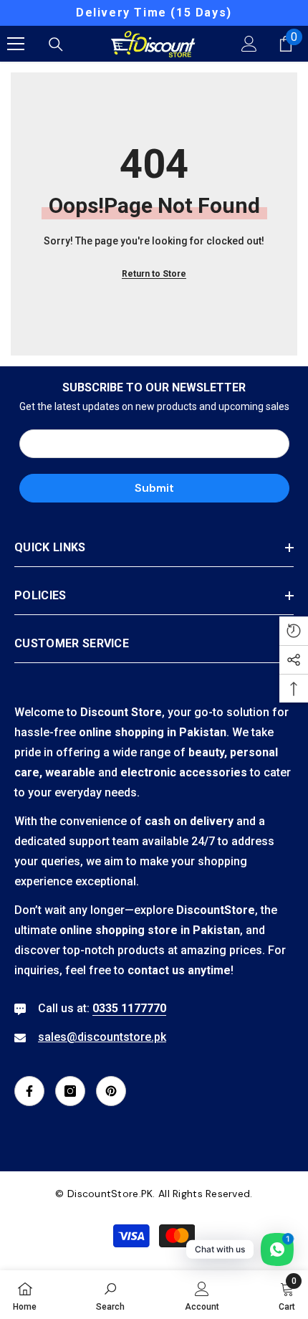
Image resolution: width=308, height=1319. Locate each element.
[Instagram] (70, 1091)
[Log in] (249, 44)
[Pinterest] (111, 1091)
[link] (110, 1294)
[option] (154, 13)
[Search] (55, 44)
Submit (154, 487)
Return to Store (154, 274)
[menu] (15, 43)
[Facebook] (29, 1091)
